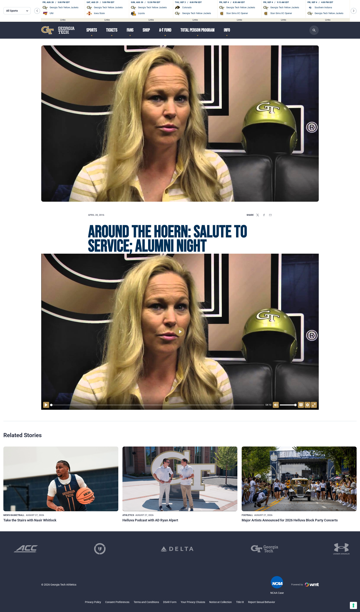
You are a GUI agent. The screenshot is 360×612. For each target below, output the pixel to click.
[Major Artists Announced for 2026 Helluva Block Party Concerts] (299, 479)
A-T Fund (165, 30)
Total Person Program (197, 30)
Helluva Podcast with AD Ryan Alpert (150, 520)
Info (227, 30)
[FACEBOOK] (264, 215)
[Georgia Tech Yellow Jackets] (58, 30)
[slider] (157, 405)
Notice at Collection (220, 602)
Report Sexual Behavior (261, 602)
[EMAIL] (270, 215)
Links (62, 19)
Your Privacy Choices (193, 602)
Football (247, 515)
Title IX (240, 602)
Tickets (111, 30)
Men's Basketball (14, 515)
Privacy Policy (93, 602)
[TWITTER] (257, 215)
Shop (146, 30)
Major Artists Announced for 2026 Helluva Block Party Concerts (290, 520)
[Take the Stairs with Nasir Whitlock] (60, 479)
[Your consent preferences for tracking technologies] (353, 605)
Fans (130, 30)
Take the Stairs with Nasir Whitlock (29, 520)
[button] (37, 11)
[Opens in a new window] (25, 548)
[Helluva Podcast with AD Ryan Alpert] (179, 479)
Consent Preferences (117, 602)
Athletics (128, 515)
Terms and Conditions (146, 602)
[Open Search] (314, 30)
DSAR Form (169, 602)
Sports (91, 30)
